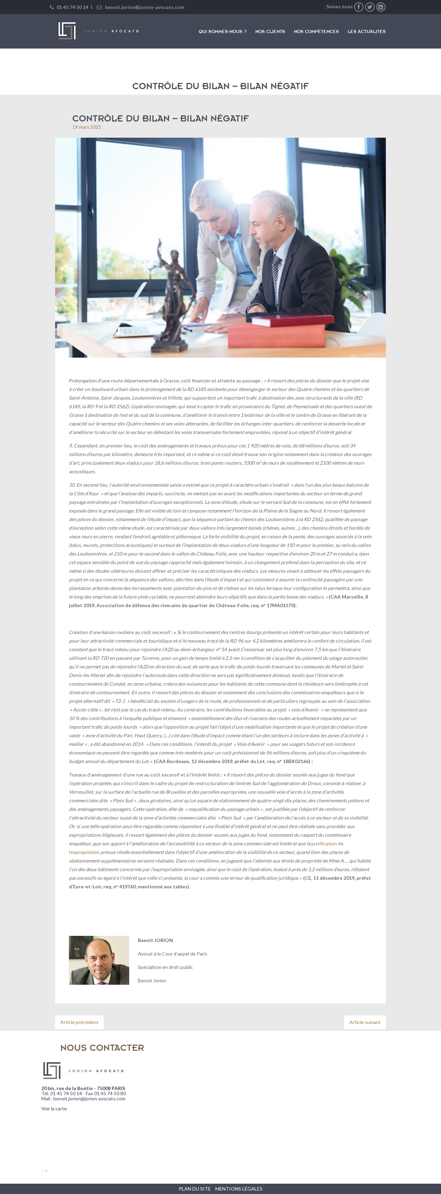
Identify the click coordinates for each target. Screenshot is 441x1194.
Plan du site (195, 1189)
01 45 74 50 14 (71, 7)
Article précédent (79, 1022)
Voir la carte (54, 1108)
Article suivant (365, 1022)
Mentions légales (239, 1189)
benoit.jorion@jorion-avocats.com (144, 7)
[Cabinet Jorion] (98, 30)
